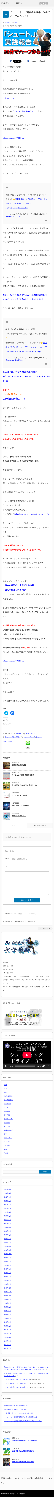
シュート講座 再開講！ (20, 795)
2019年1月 (7, 1284)
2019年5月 (7, 1269)
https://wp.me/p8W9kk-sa (13, 138)
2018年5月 (7, 1314)
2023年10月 (8, 1189)
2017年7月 (7, 1348)
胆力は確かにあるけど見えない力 (15, 1373)
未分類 (6, 1153)
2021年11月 (8, 1208)
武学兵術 (7, 1115)
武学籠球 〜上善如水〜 (18, 1493)
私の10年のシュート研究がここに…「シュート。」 (21, 913)
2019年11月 (8, 1250)
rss (40, 3)
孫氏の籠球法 (8, 1096)
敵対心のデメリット (19, 816)
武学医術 (7, 1111)
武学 (5, 1134)
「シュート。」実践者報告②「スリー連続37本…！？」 (23, 921)
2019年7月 (7, 1261)
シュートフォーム (29, 737)
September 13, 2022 (14, 216)
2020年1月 (7, 1242)
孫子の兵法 (7, 1103)
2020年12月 (8, 1227)
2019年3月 (7, 1276)
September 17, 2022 (14, 360)
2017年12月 (8, 1329)
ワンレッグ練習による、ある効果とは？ (17, 1379)
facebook (46, 3)
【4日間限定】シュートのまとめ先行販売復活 (19, 1413)
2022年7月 (7, 1201)
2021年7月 (7, 1216)
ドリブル (7, 1126)
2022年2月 (7, 1204)
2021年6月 (7, 1220)
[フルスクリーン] (48, 1066)
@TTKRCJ (19, 199)
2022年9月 (7, 1197)
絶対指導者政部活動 (19, 765)
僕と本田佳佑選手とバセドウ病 (23, 1462)
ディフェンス (8, 1119)
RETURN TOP (45, 928)
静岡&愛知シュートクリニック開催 (15, 1409)
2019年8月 (7, 1257)
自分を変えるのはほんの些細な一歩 (24, 785)
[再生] (6, 1066)
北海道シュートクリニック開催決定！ (16, 1405)
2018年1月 (7, 1326)
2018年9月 (7, 1299)
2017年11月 (8, 1333)
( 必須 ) (9, 851)
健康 (5, 1149)
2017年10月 (8, 1337)
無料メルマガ (8, 1130)
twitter (43, 3)
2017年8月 (7, 1345)
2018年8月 (7, 1303)
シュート (8, 737)
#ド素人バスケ (14, 347)
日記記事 (7, 1145)
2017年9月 (7, 1341)
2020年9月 (7, 1231)
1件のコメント (19, 22)
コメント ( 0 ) (14, 825)
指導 (5, 1085)
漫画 (5, 1092)
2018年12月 (8, 1288)
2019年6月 (7, 1265)
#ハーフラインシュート (21, 203)
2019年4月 (7, 1273)
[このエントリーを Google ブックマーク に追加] (28, 61)
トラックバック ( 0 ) (40, 825)
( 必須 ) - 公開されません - (16, 859)
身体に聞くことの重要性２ (21, 805)
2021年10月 (8, 1212)
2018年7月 (7, 1307)
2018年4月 (7, 1318)
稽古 (5, 1088)
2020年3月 (7, 1235)
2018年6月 (7, 1310)
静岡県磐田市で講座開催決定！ (23, 1451)
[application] (27, 1055)
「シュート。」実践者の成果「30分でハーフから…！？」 (23, 1421)
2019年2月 (7, 1280)
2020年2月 (7, 1239)
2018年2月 (7, 1322)
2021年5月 (7, 1223)
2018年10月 (8, 1295)
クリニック (7, 1141)
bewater (7, 22)
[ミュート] (43, 1066)
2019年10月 (8, 1254)
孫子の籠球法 (8, 1100)
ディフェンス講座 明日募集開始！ (24, 775)
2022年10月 (8, 1193)
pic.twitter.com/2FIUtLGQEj (30, 351)
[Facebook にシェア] (11, 61)
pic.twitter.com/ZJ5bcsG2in (17, 208)
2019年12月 (8, 1246)
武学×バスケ (16, 737)
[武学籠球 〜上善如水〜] (14, 3)
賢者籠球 (7, 1122)
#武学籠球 (29, 199)
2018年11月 (8, 1291)
